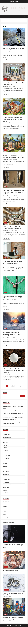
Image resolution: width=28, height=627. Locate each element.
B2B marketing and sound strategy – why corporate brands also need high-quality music (13, 406)
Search (5, 392)
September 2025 (7, 437)
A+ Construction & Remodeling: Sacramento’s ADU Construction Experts (14, 106)
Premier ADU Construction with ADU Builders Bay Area (14, 72)
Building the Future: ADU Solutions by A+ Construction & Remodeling (14, 216)
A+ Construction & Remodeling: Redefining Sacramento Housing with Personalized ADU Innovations (14, 143)
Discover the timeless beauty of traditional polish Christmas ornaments (14, 321)
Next (21, 386)
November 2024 (6, 455)
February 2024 (6, 471)
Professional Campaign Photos (10, 410)
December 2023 (6, 477)
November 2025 (6, 434)
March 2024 (5, 469)
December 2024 (6, 453)
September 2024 (7, 461)
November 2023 (6, 479)
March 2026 (5, 432)
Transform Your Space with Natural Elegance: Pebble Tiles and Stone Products (14, 179)
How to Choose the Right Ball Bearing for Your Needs (14, 583)
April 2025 (5, 447)
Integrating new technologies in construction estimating (14, 250)
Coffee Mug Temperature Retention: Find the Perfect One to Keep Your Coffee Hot (14, 358)
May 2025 (5, 445)
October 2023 (6, 482)
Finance (5, 506)
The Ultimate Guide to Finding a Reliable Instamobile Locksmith (14, 285)
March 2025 (5, 450)
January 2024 (6, 474)
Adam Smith (6, 51)
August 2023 (6, 487)
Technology (6, 517)
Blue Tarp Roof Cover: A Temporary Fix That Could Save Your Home (14, 37)
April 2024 (5, 466)
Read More (6, 59)
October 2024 (6, 458)
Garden (4, 509)
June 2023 (5, 492)
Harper (5, 264)
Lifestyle (5, 514)
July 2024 (5, 463)
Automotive (6, 501)
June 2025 (5, 442)
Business (5, 503)
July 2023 (5, 490)
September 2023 (7, 484)
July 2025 (5, 440)
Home (5, 44)
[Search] (24, 16)
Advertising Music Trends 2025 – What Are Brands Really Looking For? (14, 607)
